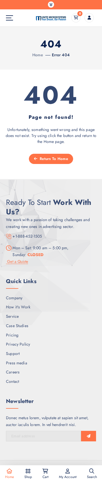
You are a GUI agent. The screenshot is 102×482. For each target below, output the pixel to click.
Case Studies (17, 326)
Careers (13, 372)
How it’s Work (18, 307)
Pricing (12, 335)
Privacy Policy (18, 344)
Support (13, 353)
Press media (16, 363)
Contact (12, 381)
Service (12, 316)
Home (37, 55)
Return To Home (53, 158)
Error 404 (61, 55)
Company (14, 298)
